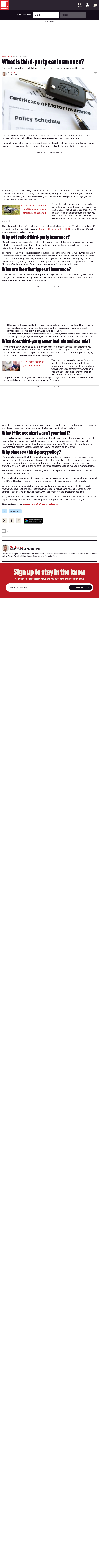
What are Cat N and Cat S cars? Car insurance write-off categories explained (35, 209)
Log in (87, 7)
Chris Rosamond (15, 73)
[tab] (49, 532)
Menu (95, 7)
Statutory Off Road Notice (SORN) (54, 229)
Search (80, 7)
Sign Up (79, 587)
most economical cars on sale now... (41, 504)
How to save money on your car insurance (33, 364)
